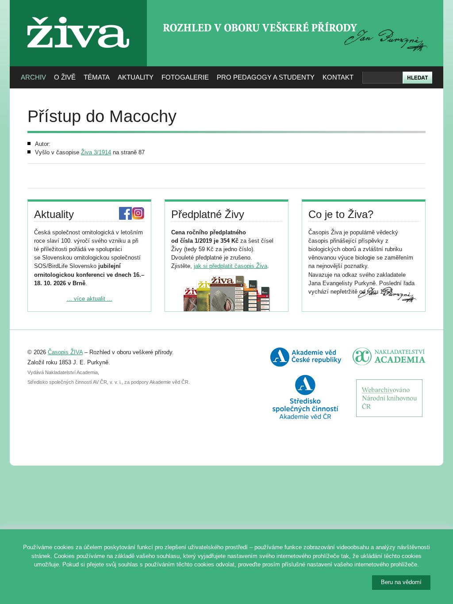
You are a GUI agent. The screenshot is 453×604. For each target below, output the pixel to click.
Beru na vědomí (401, 582)
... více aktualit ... (89, 298)
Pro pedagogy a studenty (266, 77)
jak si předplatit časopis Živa (230, 266)
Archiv (33, 77)
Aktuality (136, 77)
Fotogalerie (185, 77)
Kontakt (337, 77)
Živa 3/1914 (96, 152)
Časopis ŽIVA (65, 352)
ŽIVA (78, 13)
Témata (97, 77)
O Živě (65, 77)
